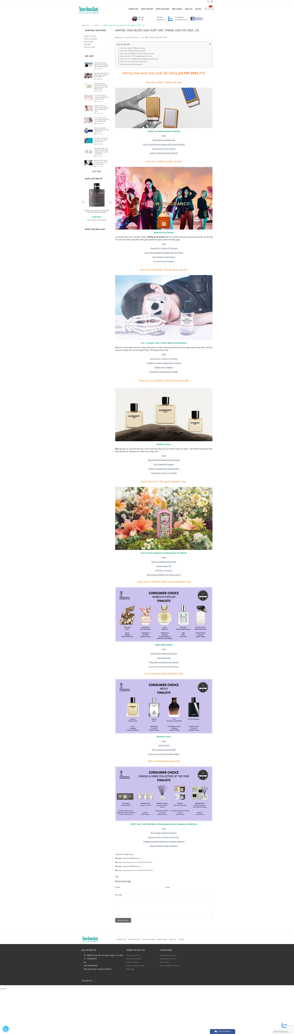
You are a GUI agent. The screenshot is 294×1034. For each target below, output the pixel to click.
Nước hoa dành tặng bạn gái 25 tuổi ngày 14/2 (101, 129)
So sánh (3, 989)
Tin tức (96, 25)
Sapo (94, 981)
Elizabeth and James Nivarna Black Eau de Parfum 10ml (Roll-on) (96, 212)
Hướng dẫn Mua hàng (168, 955)
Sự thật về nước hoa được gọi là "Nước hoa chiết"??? (101, 75)
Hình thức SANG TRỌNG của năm (132, 48)
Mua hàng (96, 221)
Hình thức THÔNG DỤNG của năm (133, 51)
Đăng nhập (130, 969)
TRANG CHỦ (133, 9)
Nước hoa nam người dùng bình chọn (134, 61)
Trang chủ (85, 25)
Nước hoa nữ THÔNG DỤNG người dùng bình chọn (139, 59)
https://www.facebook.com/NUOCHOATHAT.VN (135, 862)
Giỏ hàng (211, 9)
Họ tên (117, 887)
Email (167, 887)
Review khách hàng (280, 1032)
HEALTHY (188, 9)
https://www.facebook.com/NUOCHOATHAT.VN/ (135, 870)
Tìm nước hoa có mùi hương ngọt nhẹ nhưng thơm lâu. (101, 119)
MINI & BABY (177, 9)
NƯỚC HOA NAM (162, 9)
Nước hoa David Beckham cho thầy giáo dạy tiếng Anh (101, 64)
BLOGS (198, 9)
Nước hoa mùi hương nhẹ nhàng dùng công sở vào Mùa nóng (100, 86)
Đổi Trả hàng (164, 962)
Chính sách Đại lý (132, 962)
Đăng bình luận (123, 920)
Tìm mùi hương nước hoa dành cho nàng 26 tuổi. (101, 97)
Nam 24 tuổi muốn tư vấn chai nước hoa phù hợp (101, 162)
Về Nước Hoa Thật (133, 955)
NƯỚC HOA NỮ (147, 9)
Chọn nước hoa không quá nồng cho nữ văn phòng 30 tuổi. (101, 108)
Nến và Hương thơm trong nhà (131, 64)
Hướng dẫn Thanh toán (168, 959)
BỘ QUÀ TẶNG (89, 47)
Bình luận (118, 895)
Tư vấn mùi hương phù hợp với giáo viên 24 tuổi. (101, 140)
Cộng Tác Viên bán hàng (135, 966)
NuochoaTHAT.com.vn (132, 858)
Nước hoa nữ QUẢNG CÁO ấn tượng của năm (137, 53)
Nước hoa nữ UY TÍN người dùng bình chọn (136, 56)
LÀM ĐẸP (87, 44)
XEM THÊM (96, 171)
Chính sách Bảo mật (133, 959)
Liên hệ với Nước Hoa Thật (170, 966)
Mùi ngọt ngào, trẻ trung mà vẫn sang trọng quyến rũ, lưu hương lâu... (101, 151)
